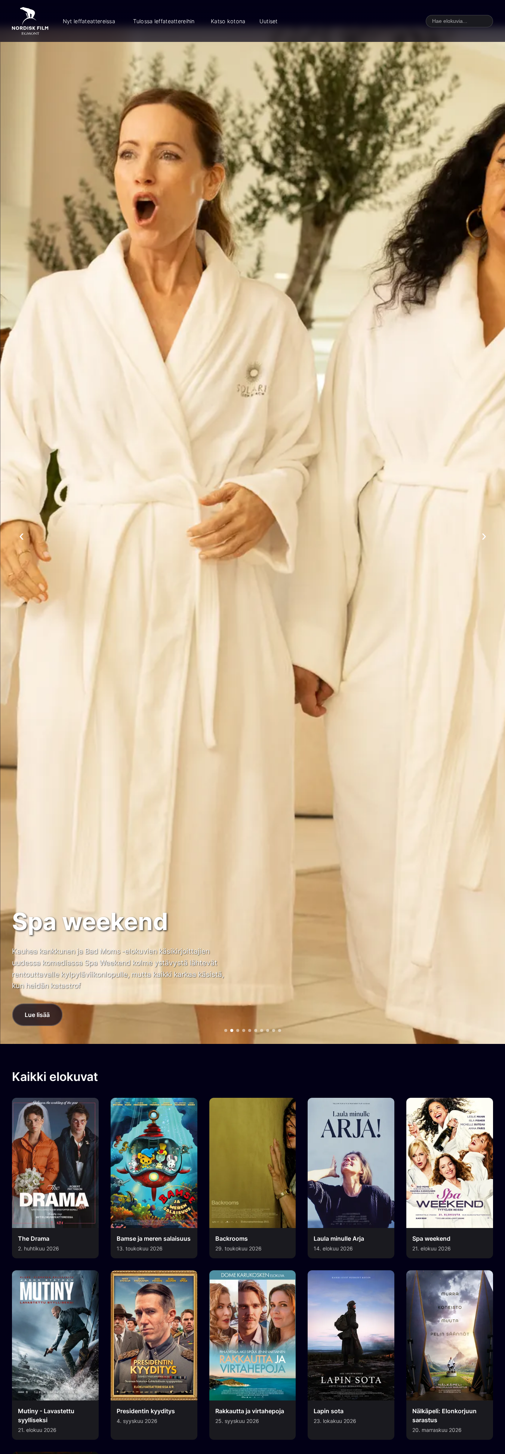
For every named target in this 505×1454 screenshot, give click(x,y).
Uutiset (268, 21)
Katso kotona (228, 21)
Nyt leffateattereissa (89, 21)
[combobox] (459, 21)
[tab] (225, 1030)
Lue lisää (37, 1014)
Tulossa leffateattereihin (163, 21)
